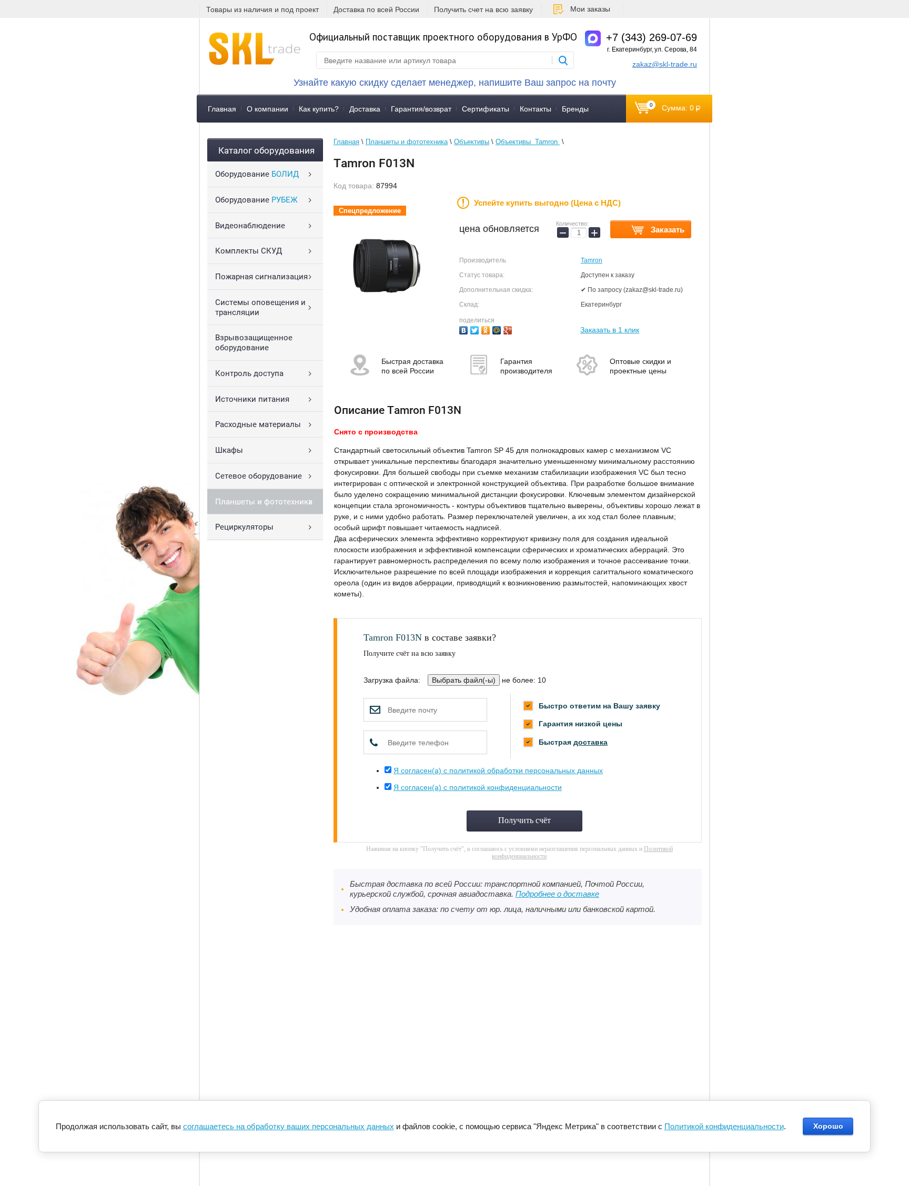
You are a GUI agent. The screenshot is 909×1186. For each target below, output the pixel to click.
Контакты (535, 109)
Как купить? (319, 109)
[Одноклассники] (486, 328)
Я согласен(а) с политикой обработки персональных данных (498, 770)
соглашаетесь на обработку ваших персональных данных (288, 1126)
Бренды (575, 109)
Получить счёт (524, 820)
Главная (222, 109)
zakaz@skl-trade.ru (664, 64)
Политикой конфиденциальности (724, 1126)
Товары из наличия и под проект (262, 9)
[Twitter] (475, 328)
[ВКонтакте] (464, 328)
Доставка (364, 109)
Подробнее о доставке (557, 894)
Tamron (591, 260)
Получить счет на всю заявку (483, 9)
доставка (590, 742)
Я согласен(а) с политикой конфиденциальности (477, 787)
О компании (267, 109)
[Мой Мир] (497, 328)
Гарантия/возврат (421, 109)
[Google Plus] (508, 328)
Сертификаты (485, 109)
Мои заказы (590, 9)
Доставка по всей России (376, 9)
